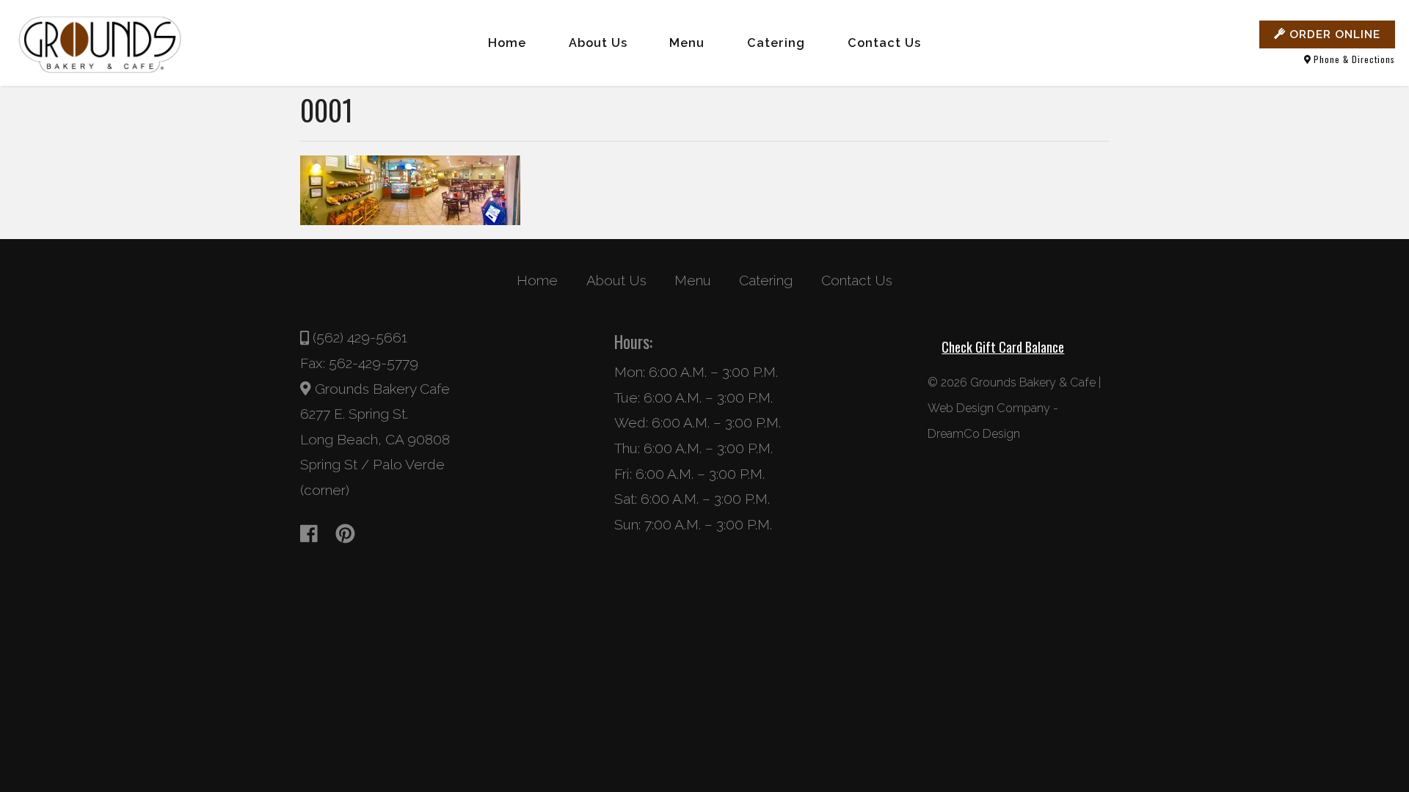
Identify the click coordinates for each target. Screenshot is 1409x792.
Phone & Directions (1353, 59)
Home (507, 43)
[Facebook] (316, 533)
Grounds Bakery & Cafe (1033, 382)
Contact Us (884, 43)
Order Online (1333, 34)
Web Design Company (989, 408)
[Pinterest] (352, 533)
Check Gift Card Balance (1003, 346)
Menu (686, 43)
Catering (776, 43)
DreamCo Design (974, 434)
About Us (598, 43)
